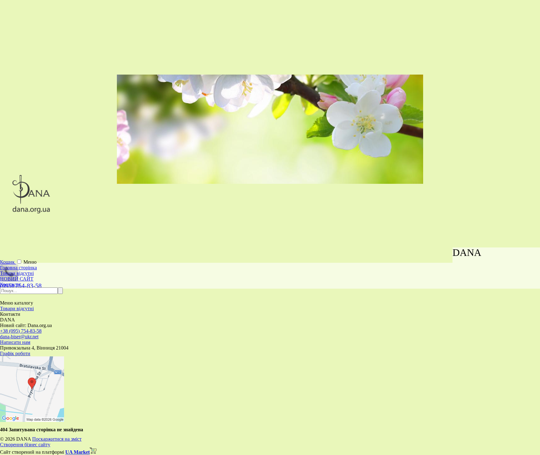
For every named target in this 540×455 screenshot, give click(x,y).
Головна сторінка (18, 267)
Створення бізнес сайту (25, 444)
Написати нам (15, 342)
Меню (30, 262)
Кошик (8, 262)
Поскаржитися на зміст (57, 439)
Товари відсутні (17, 273)
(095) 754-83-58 (21, 285)
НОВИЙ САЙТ (16, 278)
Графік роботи (15, 353)
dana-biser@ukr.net (19, 336)
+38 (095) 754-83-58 (21, 331)
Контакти (10, 284)
